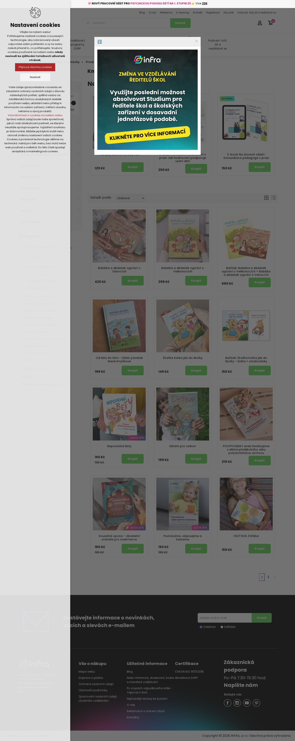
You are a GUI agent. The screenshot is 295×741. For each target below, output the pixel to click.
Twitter (237, 703)
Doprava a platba (91, 678)
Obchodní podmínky (93, 690)
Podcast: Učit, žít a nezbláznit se (217, 45)
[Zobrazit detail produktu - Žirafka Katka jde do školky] (182, 325)
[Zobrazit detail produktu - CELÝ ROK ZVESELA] (246, 504)
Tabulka (266, 197)
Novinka (163, 98)
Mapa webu (87, 672)
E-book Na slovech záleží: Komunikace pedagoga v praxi (246, 156)
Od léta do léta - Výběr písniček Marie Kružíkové (119, 359)
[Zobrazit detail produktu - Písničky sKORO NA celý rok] (119, 122)
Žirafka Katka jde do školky (182, 358)
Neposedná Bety (119, 446)
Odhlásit (230, 627)
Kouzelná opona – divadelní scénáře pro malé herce (119, 537)
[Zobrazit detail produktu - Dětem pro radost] (182, 414)
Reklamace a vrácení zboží (145, 711)
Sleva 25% (137, 438)
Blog (130, 672)
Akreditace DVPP (186, 678)
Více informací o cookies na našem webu (35, 115)
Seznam (273, 197)
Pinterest (256, 703)
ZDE (204, 3)
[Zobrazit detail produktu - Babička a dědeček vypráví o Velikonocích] (182, 235)
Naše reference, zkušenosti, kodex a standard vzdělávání (150, 680)
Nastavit (35, 77)
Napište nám (241, 685)
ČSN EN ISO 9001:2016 (189, 672)
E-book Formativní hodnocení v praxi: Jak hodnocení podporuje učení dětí (182, 158)
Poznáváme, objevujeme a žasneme (183, 537)
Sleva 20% (137, 527)
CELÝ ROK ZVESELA (246, 536)
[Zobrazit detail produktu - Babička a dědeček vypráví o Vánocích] (119, 235)
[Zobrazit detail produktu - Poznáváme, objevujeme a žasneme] (182, 504)
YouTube (247, 703)
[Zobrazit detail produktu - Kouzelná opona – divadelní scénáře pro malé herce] (119, 504)
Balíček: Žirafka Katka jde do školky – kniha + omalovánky (246, 359)
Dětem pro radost (182, 446)
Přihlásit (260, 22)
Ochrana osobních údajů (96, 684)
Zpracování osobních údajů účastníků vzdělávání (98, 698)
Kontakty (133, 717)
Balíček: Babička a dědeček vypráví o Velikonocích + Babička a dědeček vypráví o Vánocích (246, 271)
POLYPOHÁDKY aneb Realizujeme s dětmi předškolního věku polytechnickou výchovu (246, 450)
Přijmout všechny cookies (35, 67)
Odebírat (209, 627)
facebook (227, 703)
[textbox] (127, 23)
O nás (131, 705)
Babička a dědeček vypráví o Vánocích (119, 269)
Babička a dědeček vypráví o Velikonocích (182, 269)
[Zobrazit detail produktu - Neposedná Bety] (119, 414)
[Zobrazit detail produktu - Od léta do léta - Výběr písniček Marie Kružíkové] (119, 325)
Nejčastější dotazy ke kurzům (147, 699)
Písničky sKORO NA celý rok (119, 154)
